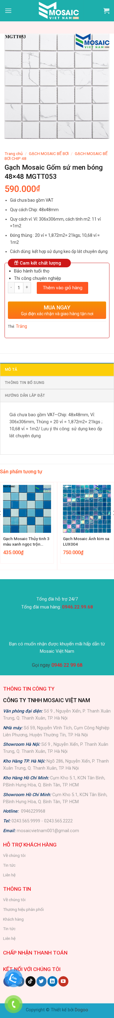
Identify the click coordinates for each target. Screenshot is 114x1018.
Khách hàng (13, 919)
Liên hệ (9, 874)
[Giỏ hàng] (106, 10)
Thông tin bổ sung (24, 382)
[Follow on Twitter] (41, 981)
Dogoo (81, 1010)
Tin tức (9, 865)
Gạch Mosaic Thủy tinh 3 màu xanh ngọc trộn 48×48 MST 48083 (26, 541)
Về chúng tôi (14, 855)
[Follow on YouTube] (63, 981)
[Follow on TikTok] (31, 981)
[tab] (57, 369)
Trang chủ (14, 153)
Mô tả (11, 369)
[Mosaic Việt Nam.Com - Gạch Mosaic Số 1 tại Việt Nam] (57, 10)
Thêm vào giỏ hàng (62, 288)
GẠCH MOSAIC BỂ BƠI (49, 153)
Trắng (21, 326)
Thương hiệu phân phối (23, 909)
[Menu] (8, 10)
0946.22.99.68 (77, 607)
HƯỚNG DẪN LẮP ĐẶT (25, 395)
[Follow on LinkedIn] (52, 981)
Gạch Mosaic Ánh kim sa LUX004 (86, 541)
